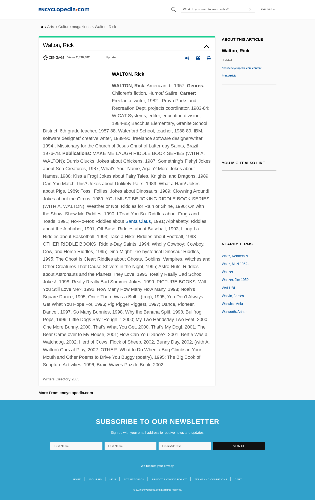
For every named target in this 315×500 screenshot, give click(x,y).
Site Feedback (134, 479)
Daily (238, 479)
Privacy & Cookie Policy (169, 479)
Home (77, 479)
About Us (95, 479)
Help (113, 479)
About (241, 68)
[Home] (64, 9)
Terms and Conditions (211, 479)
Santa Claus (138, 221)
